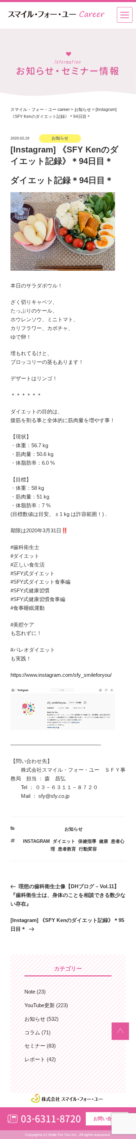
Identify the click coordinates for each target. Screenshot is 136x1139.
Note (29, 992)
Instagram (36, 841)
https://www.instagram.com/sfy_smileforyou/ (61, 675)
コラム (32, 1032)
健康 (103, 841)
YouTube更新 (39, 1005)
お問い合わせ (107, 1118)
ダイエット (64, 841)
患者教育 (67, 849)
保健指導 (87, 841)
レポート (34, 1059)
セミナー (34, 1046)
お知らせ (74, 829)
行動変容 (88, 849)
